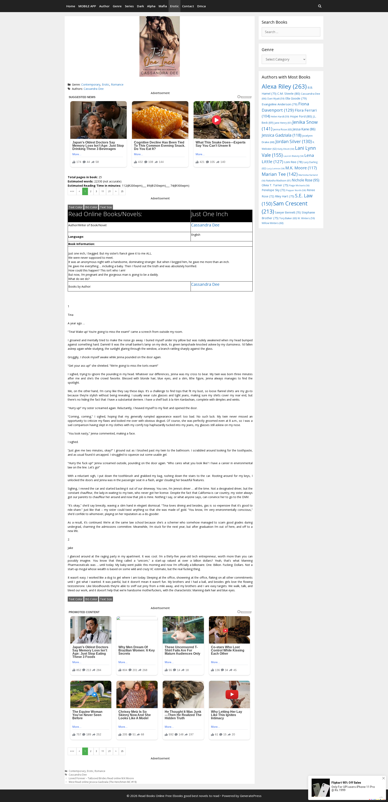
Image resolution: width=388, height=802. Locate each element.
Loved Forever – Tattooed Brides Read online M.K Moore (101, 778)
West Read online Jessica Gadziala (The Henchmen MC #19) (103, 781)
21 (109, 191)
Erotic (174, 6)
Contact (188, 6)
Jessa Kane (304, 129)
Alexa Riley (284, 86)
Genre (117, 6)
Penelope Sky (273, 190)
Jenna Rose (282, 129)
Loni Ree (293, 162)
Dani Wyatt (276, 98)
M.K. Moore (301, 168)
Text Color (75, 207)
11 (102, 191)
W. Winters (306, 218)
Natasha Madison (278, 180)
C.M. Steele (288, 93)
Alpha (151, 6)
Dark (140, 6)
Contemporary (90, 84)
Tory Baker (288, 218)
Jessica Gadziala (282, 135)
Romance (117, 84)
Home (70, 6)
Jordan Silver (293, 141)
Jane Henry (283, 123)
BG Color (91, 207)
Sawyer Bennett (288, 212)
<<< (72, 191)
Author (104, 6)
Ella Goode (296, 98)
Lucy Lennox (276, 168)
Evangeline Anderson (279, 104)
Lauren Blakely (294, 156)
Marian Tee (280, 174)
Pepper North (296, 190)
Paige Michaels (299, 185)
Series (129, 6)
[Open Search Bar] (319, 6)
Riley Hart (284, 196)
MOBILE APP (87, 6)
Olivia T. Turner (275, 185)
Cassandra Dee (94, 89)
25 (122, 191)
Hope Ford (301, 116)
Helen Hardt (280, 116)
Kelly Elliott (285, 148)
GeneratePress (250, 796)
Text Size (106, 207)
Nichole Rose (305, 180)
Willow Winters (272, 223)
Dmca (201, 6)
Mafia (163, 6)
